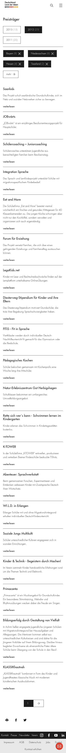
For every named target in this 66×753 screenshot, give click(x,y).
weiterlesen (9, 106)
